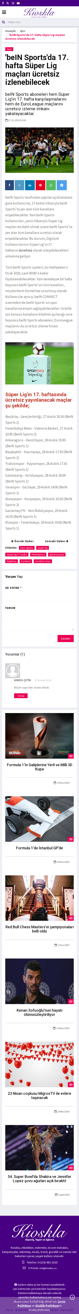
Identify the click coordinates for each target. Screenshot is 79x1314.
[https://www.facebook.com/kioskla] (3, 3)
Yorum (10, 608)
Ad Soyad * (13, 588)
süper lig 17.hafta (17, 554)
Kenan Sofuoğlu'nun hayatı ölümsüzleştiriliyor (39, 1012)
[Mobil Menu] (4, 12)
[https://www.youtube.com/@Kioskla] (18, 3)
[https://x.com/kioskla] (7, 3)
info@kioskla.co (47, 1268)
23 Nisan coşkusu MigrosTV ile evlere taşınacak (39, 1095)
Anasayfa (10, 31)
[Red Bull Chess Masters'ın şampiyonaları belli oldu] (39, 898)
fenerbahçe (38, 554)
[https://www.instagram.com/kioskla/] (13, 3)
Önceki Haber (24, 541)
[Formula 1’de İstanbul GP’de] (39, 819)
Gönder (65, 638)
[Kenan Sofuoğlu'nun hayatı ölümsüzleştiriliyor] (39, 981)
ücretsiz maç (43, 561)
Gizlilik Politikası (47, 1305)
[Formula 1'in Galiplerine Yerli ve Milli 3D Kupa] (39, 735)
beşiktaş (11, 561)
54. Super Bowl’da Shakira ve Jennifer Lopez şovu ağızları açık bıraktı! (39, 1178)
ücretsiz (26, 561)
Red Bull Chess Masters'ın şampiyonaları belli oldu (39, 929)
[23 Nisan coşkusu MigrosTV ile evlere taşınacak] (39, 1064)
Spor (22, 31)
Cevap (20, 695)
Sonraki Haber (55, 541)
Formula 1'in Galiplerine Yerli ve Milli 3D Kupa (39, 767)
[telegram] (62, 185)
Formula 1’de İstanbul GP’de (39, 848)
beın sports (26, 547)
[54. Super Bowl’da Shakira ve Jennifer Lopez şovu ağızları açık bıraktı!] (39, 1147)
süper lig (43, 547)
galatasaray (57, 554)
